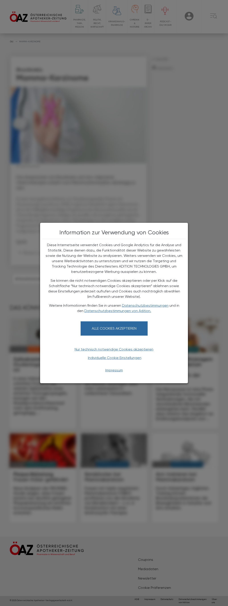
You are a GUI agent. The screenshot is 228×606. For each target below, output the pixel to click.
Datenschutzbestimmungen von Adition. (117, 311)
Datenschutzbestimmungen (145, 305)
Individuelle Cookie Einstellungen (114, 358)
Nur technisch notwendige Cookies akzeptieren (114, 349)
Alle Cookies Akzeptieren (114, 328)
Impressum (114, 370)
